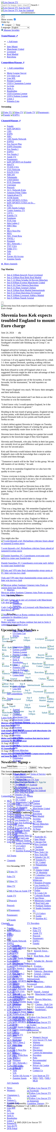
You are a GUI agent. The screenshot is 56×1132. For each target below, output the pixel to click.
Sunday (16, 608)
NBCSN (17, 994)
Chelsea (16, 712)
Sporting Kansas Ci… (26, 851)
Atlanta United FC (24, 805)
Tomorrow (17, 603)
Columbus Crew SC (25, 810)
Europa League (20, 649)
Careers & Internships (42, 1052)
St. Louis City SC (23, 828)
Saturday (17, 606)
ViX (15, 1073)
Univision (17, 1004)
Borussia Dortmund (21, 753)
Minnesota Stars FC (23, 835)
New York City (41, 852)
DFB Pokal (18, 672)
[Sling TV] (17, 112)
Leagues (11, 620)
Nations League (20, 652)
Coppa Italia (18, 675)
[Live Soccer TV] (9, 2)
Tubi (15, 1070)
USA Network (19, 989)
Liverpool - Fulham (44, 1007)
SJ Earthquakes (41, 888)
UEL (9, 1098)
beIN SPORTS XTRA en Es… (21, 203)
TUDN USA (19, 986)
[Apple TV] (29, 112)
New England (40, 844)
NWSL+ (17, 1058)
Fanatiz (16, 945)
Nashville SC (21, 774)
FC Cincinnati (21, 787)
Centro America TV (22, 1029)
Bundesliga (18, 662)
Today (15, 601)
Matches (11, 590)
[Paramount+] (42, 112)
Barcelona (17, 727)
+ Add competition (15, 68)
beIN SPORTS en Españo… (26, 981)
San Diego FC (21, 833)
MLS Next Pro (19, 1050)
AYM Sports (18, 1017)
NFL (41, 1078)
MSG (15, 1052)
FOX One (17, 1040)
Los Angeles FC (22, 820)
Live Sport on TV (41, 1075)
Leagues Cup (19, 686)
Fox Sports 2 (18, 973)
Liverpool (17, 714)
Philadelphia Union (24, 802)
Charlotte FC (20, 784)
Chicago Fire (20, 779)
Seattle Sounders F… (25, 843)
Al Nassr (17, 760)
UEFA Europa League (17, 93)
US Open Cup (19, 633)
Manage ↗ (12, 36)
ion (14, 1047)
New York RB (41, 854)
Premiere (17, 1060)
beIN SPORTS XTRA (23, 1019)
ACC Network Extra (22, 1009)
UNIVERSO (19, 999)
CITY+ (16, 1032)
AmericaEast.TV (20, 1014)
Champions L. (13, 1095)
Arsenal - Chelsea (42, 974)
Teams (10, 698)
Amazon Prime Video (22, 1012)
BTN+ (16, 1024)
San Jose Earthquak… (25, 823)
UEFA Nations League (17, 96)
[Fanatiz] (5, 115)
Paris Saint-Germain (22, 755)
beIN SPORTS (19, 948)
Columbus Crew (43, 875)
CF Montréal (21, 807)
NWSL (16, 636)
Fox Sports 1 (18, 968)
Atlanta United (42, 870)
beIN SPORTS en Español (19, 162)
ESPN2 (16, 961)
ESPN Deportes (20, 966)
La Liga (16, 657)
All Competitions (14, 693)
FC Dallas (19, 825)
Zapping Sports (20, 1078)
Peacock (16, 1006)
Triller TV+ (18, 1068)
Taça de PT (12, 1126)
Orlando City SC (22, 794)
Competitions (7, 62)
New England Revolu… (26, 782)
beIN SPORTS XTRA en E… (26, 1022)
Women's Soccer (40, 1037)
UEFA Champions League (19, 83)
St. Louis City (40, 893)
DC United (21, 800)
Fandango (17, 1037)
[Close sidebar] (2, 303)
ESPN (15, 953)
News (9, 1088)
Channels (11, 860)
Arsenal (16, 709)
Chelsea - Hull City (44, 1004)
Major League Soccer (22, 631)
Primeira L (12, 1123)
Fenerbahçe (18, 758)
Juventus (17, 735)
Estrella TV (18, 1035)
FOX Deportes (19, 1001)
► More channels (9, 264)
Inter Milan (18, 737)
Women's (11, 1090)
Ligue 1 (16, 665)
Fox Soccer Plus (20, 963)
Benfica (16, 745)
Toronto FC (21, 797)
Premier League (20, 654)
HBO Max (17, 1045)
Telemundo (18, 996)
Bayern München (20, 750)
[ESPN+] (15, 115)
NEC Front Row (20, 1055)
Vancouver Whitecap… (25, 815)
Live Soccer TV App (42, 1040)
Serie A (16, 660)
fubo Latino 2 (19, 1042)
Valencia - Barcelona (43, 971)
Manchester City (20, 717)
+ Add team (12, 41)
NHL (47, 1078)
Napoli (16, 743)
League (7, 25)
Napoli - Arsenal (41, 991)
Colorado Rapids (22, 830)
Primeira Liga (19, 667)
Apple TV (17, 976)
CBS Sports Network (22, 958)
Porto (15, 748)
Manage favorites (11, 30)
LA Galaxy (21, 845)
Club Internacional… (24, 777)
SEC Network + (20, 1063)
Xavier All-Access (21, 1075)
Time (17, 25)
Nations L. (12, 1100)
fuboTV (16, 984)
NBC (15, 955)
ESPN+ (16, 971)
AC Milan (17, 740)
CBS (15, 950)
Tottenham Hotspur (21, 722)
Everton (16, 725)
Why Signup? (44, 767)
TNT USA (18, 1065)
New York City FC (23, 789)
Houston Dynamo (23, 817)
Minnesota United (42, 900)
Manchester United (21, 720)
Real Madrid (18, 730)
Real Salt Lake (22, 838)
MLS (9, 1105)
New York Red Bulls (24, 792)
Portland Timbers (23, 840)
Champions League (21, 647)
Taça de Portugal (20, 670)
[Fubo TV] (6, 112)
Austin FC (20, 848)
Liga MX (17, 689)
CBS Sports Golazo (22, 1027)
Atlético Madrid (20, 732)
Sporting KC (41, 918)
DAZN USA (19, 991)
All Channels (13, 1083)
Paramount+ (18, 978)
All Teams (11, 855)
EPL (9, 1110)
